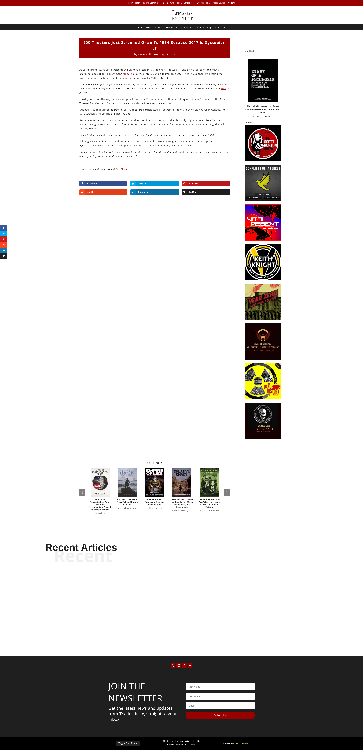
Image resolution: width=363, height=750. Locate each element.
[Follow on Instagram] (178, 665)
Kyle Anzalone (203, 3)
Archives (185, 27)
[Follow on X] (173, 665)
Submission (220, 27)
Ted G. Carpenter (185, 3)
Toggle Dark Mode (127, 743)
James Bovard (167, 3)
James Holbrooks (148, 54)
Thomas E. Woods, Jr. (264, 116)
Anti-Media (122, 169)
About (140, 27)
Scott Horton (134, 3)
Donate (198, 27)
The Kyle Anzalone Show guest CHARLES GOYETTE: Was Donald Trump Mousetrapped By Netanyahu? (181, 578)
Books (157, 27)
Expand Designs (240, 743)
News (149, 27)
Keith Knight (219, 3)
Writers (231, 3)
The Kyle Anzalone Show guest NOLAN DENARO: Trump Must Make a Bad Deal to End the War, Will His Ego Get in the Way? (181, 602)
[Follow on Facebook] (184, 665)
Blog (209, 27)
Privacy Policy (190, 744)
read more (181, 588)
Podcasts (170, 27)
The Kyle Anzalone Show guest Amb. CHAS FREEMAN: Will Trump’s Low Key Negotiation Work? (182, 625)
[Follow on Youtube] (190, 665)
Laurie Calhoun (150, 3)
